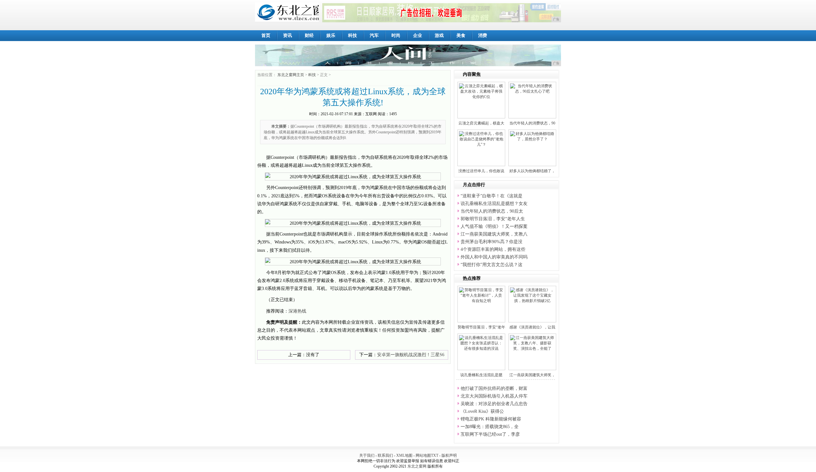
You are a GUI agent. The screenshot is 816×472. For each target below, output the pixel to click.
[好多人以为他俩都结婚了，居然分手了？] (532, 136)
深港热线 (297, 311)
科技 (352, 35)
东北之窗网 (416, 466)
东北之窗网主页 (290, 75)
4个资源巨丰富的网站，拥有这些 (493, 249)
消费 (482, 35)
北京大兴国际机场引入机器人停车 (494, 396)
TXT (434, 455)
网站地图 (423, 455)
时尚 (395, 35)
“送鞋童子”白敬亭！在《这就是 (491, 196)
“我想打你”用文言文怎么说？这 (491, 264)
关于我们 (367, 455)
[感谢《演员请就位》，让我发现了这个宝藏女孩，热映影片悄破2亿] (532, 295)
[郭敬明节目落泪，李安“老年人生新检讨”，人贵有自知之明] (481, 295)
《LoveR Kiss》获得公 (482, 411)
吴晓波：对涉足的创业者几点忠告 (494, 403)
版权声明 (449, 455)
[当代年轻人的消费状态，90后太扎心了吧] (532, 88)
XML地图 (404, 455)
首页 (265, 35)
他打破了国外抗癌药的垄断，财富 (494, 388)
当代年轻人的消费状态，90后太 (492, 211)
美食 (460, 35)
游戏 (439, 35)
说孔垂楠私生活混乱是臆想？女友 (494, 203)
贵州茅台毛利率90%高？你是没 (491, 241)
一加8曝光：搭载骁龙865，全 (490, 426)
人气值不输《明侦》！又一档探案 (494, 226)
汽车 (374, 35)
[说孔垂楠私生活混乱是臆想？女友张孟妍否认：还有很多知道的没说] (481, 343)
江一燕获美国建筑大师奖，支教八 (494, 234)
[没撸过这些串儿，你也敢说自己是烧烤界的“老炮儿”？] (481, 139)
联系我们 (385, 455)
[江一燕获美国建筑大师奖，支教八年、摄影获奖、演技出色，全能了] (532, 343)
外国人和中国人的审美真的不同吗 (494, 257)
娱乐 (330, 35)
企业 (417, 35)
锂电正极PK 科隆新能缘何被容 (491, 419)
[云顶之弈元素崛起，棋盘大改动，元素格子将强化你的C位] (481, 91)
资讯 (287, 35)
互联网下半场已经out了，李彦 (490, 434)
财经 (309, 35)
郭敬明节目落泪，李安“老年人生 (493, 218)
